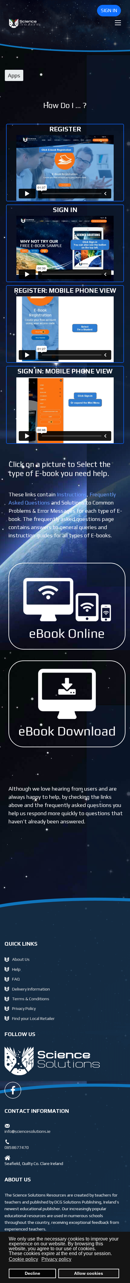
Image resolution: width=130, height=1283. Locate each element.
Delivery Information (31, 989)
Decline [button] (32, 1273)
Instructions (72, 494)
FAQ (16, 979)
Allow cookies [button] (88, 1273)
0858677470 (17, 1147)
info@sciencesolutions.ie (27, 1131)
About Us (21, 959)
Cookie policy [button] (23, 1259)
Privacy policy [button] (56, 1259)
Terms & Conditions (30, 998)
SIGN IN (109, 10)
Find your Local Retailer (33, 1018)
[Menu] (118, 23)
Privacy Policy (24, 1008)
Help (16, 969)
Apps (14, 75)
